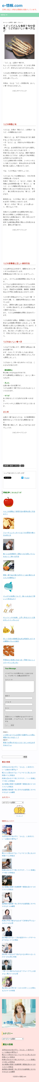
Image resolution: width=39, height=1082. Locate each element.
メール (8, 702)
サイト (7, 708)
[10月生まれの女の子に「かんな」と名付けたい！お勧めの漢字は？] (19, 830)
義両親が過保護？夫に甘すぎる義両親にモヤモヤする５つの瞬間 (19, 905)
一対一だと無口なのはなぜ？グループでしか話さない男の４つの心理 (19, 972)
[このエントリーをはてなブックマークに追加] (22, 478)
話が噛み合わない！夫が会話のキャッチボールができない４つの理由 (19, 939)
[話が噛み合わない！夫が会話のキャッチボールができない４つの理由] (19, 931)
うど (22, 466)
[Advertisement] (20, 106)
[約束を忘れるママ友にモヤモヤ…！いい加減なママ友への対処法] (19, 864)
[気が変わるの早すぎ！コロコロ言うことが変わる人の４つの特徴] (19, 982)
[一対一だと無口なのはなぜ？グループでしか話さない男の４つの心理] (19, 965)
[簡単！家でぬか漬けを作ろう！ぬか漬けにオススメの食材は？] (8, 561)
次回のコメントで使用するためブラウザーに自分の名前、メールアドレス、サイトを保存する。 (19, 719)
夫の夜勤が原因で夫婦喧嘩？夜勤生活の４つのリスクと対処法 (19, 888)
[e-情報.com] (19, 5)
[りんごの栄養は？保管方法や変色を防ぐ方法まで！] (8, 498)
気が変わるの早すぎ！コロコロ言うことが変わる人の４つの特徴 (19, 989)
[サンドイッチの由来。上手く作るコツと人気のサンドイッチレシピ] (8, 604)
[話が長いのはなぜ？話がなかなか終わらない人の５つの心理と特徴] (19, 948)
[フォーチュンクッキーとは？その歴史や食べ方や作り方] (8, 519)
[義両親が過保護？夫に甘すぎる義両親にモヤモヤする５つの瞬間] (19, 897)
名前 (7, 696)
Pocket (26, 478)
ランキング (19, 816)
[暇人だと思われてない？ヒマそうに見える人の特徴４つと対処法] (19, 847)
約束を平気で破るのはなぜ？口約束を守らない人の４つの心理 (19, 922)
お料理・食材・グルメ (11, 466)
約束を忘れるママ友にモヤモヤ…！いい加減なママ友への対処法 (19, 871)
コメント (8, 679)
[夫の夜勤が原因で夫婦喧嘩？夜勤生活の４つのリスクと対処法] (19, 880)
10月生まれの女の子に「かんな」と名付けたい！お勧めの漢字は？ (18, 837)
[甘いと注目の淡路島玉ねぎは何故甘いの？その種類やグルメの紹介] (8, 625)
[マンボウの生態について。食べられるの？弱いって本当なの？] (8, 582)
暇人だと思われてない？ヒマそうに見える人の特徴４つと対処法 (19, 854)
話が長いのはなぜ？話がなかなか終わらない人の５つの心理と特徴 (19, 955)
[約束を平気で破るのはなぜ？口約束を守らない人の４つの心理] (19, 914)
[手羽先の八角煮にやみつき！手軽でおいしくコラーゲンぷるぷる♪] (8, 646)
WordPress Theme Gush (19, 1078)
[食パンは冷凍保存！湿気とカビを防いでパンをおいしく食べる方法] (8, 540)
